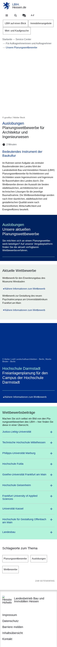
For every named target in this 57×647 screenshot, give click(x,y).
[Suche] (15, 15)
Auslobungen (39, 558)
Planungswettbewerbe (15, 558)
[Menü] (7, 15)
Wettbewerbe (10, 569)
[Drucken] (44, 144)
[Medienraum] (24, 15)
